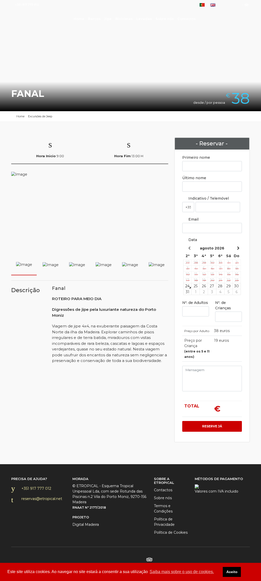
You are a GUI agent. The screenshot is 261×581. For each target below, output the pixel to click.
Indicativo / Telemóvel (208, 198)
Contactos (186, 19)
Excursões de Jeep (40, 116)
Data (192, 239)
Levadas (144, 19)
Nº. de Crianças (223, 305)
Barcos (94, 19)
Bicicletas (124, 19)
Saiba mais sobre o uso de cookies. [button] (182, 571)
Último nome (194, 178)
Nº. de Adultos (195, 302)
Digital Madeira (85, 524)
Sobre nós (164, 19)
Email (193, 219)
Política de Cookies (171, 532)
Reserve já (212, 426)
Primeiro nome (196, 157)
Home (32, 18)
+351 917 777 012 (36, 488)
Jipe (108, 19)
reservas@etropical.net (41, 498)
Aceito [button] (232, 572)
